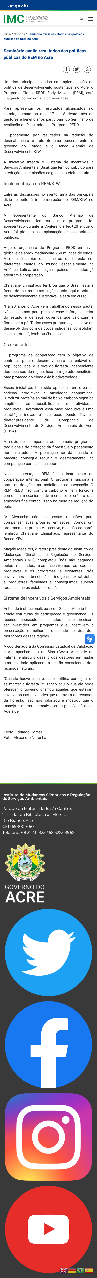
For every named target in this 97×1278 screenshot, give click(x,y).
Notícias (19, 34)
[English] (63, 1270)
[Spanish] (89, 1270)
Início (7, 34)
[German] (72, 1270)
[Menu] (91, 18)
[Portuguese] (80, 1270)
